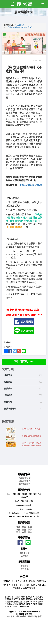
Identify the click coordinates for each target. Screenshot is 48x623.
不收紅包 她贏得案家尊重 (31, 436)
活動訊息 (20, 25)
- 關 (24, 553)
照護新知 (8, 382)
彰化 (18, 532)
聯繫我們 (24, 490)
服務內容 (24, 474)
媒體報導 (8, 402)
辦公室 (24, 576)
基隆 (30, 527)
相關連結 (24, 537)
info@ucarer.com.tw (23, 505)
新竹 (24, 530)
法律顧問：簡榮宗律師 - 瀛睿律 (24, 616)
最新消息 (8, 375)
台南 (24, 532)
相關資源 (24, 562)
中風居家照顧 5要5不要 (31, 429)
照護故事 (8, 389)
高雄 (30, 532)
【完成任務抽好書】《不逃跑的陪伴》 (20, 27)
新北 (24, 527)
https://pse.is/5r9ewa (31, 185)
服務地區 (24, 522)
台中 (30, 530)
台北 (18, 527)
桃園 (18, 530)
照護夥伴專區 (10, 409)
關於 (24, 549)
